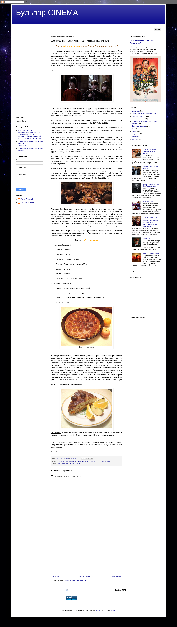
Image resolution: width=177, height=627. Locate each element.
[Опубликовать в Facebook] (89, 458)
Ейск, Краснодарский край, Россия (68, 463)
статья (134, 139)
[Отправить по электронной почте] (82, 458)
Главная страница (86, 577)
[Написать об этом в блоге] (84, 458)
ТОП (133, 129)
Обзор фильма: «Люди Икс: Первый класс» (151, 185)
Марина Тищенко (138, 119)
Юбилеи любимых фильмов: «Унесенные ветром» (151, 151)
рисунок (135, 137)
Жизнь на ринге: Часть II (151, 254)
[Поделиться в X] (87, 458)
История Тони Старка (150, 201)
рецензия (135, 134)
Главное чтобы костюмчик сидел (144, 114)
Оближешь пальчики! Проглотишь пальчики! (81, 461)
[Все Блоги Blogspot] (67, 591)
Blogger (113, 610)
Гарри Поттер (62, 461)
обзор (134, 131)
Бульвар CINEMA (47, 12)
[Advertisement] (86, 554)
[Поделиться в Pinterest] (92, 458)
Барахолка (22, 146)
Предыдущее (117, 577)
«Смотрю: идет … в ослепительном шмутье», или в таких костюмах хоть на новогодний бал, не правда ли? (29, 133)
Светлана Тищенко (103, 461)
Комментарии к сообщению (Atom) (76, 580)
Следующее (56, 577)
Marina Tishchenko (27, 199)
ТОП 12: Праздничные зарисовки (30, 139)
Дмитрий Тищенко (27, 202)
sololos (98, 610)
